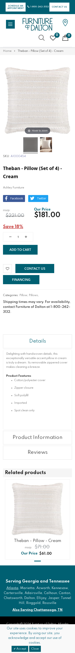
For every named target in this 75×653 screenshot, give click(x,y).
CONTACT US (59, 7)
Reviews (38, 452)
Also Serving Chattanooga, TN (37, 610)
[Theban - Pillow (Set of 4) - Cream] (30, 145)
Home (7, 51)
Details (37, 341)
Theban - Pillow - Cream (37, 541)
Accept (21, 648)
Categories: (11, 295)
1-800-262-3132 (39, 7)
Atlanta (12, 588)
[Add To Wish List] (7, 268)
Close (35, 648)
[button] (34, 268)
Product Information (37, 437)
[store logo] (38, 24)
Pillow (23, 295)
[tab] (37, 341)
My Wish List (57, 35)
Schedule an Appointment (15, 7)
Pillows (33, 295)
